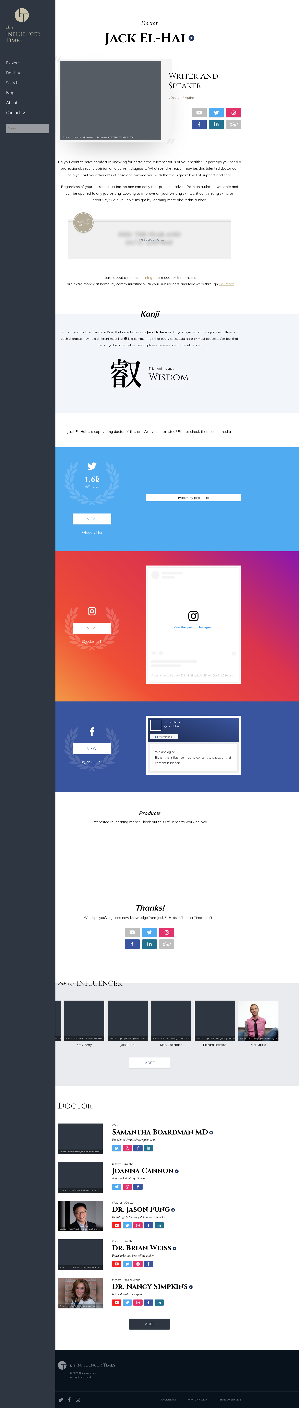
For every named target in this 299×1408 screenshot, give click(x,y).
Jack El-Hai (173, 722)
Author (190, 98)
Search (12, 82)
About (11, 102)
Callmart (226, 284)
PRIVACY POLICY (197, 1399)
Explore (13, 62)
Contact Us (16, 112)
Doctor (175, 98)
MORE (149, 1063)
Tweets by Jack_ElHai (193, 498)
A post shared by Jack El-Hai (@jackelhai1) (179, 675)
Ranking (14, 72)
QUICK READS (168, 1399)
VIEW (91, 519)
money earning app (143, 277)
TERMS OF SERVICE (229, 1399)
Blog (10, 92)
